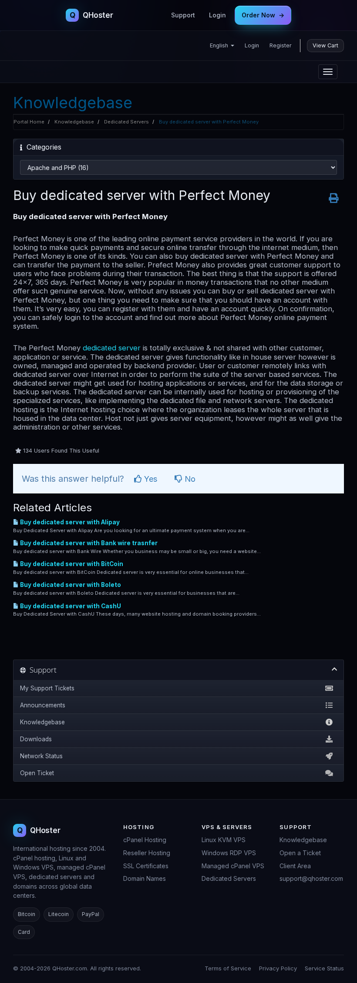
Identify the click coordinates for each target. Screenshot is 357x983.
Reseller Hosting (146, 852)
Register (280, 45)
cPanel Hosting (144, 839)
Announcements (42, 705)
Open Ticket (37, 773)
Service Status (324, 968)
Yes (149, 478)
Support (183, 15)
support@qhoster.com (311, 878)
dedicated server (112, 347)
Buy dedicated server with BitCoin (71, 563)
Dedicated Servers (126, 122)
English (220, 45)
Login (217, 15)
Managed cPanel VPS (233, 866)
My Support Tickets (47, 688)
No (188, 478)
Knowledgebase (74, 122)
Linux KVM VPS (224, 839)
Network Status (41, 756)
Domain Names (144, 878)
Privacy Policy (278, 968)
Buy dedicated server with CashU (70, 606)
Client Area (295, 866)
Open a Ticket (300, 852)
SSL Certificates (145, 866)
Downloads (36, 739)
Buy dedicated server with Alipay (69, 522)
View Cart (325, 45)
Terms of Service (228, 968)
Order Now (263, 15)
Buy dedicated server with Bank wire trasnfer (88, 543)
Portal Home (28, 122)
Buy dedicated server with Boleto (70, 584)
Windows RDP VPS (229, 852)
